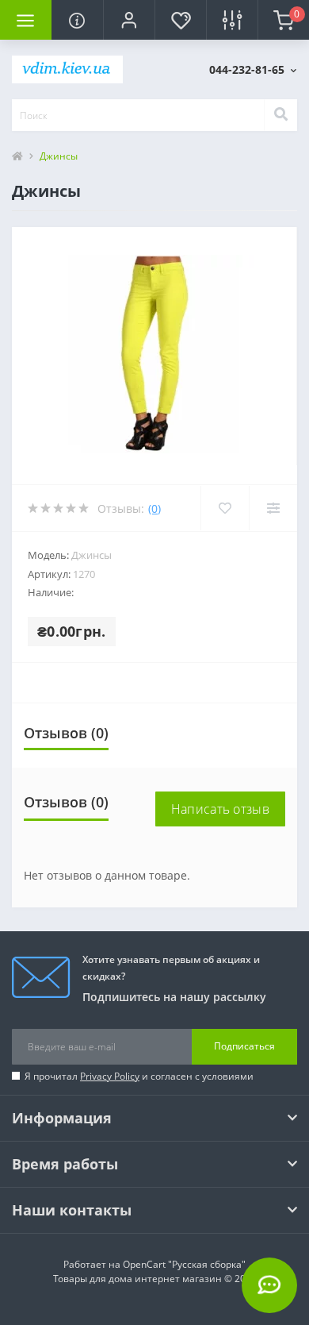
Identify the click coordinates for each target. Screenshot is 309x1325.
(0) (154, 508)
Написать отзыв (220, 809)
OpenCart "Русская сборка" (184, 1264)
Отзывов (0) (66, 732)
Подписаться (244, 1046)
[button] (128, 20)
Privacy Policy (109, 1076)
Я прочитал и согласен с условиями (139, 1076)
